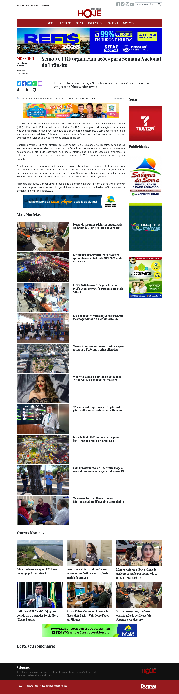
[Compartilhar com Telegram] (29, 83)
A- (27, 89)
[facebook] (118, 4)
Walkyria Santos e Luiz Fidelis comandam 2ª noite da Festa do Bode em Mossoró (97, 378)
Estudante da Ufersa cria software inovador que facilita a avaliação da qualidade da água (87, 573)
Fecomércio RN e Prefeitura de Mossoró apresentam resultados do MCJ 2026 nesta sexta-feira (97, 258)
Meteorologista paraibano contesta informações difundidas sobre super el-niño (98, 500)
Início (50, 23)
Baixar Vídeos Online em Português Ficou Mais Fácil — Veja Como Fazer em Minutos (88, 615)
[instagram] (128, 4)
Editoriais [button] (65, 23)
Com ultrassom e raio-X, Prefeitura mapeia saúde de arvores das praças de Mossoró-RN (98, 469)
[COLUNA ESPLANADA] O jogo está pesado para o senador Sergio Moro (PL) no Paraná (37, 615)
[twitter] (123, 4)
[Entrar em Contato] (132, 4)
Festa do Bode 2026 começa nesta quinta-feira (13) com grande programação (97, 439)
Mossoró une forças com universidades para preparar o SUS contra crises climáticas (99, 347)
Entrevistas (95, 23)
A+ (20, 89)
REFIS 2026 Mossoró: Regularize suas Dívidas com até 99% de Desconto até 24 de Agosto (98, 289)
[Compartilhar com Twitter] (19, 83)
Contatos (129, 23)
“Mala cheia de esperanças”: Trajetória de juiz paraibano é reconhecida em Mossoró (97, 408)
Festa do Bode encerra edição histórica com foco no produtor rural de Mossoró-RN (98, 317)
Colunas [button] (113, 23)
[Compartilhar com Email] (40, 83)
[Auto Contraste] (34, 89)
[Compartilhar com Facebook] (24, 83)
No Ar (79, 23)
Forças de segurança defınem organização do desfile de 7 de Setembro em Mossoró (97, 226)
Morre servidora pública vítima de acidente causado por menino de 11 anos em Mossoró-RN (136, 573)
